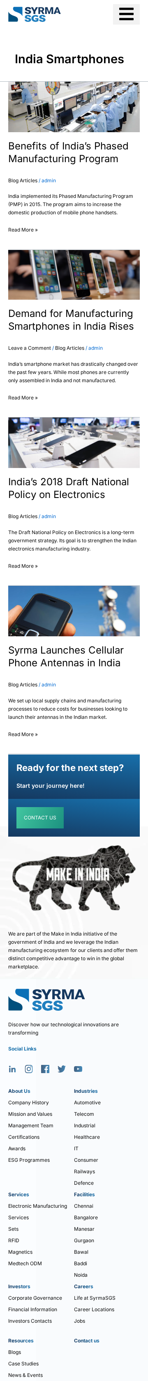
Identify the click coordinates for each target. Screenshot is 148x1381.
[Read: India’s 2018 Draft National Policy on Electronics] (74, 442)
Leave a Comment (29, 348)
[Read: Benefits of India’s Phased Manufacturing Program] (74, 106)
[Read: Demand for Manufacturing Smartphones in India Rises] (74, 274)
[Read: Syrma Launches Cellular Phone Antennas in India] (74, 611)
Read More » (23, 228)
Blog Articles (22, 180)
